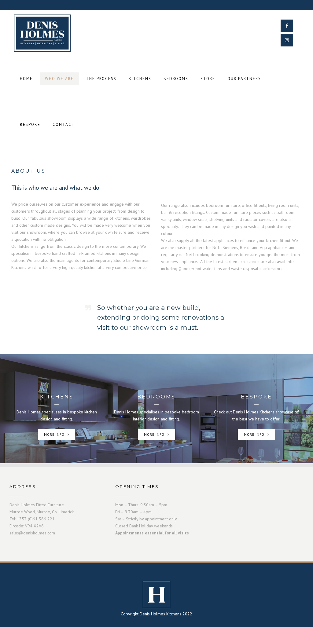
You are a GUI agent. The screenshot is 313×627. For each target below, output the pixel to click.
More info (54, 434)
